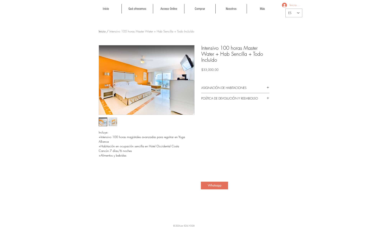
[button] (137, 8)
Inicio (102, 31)
